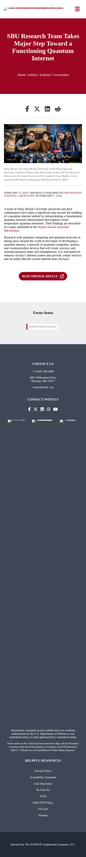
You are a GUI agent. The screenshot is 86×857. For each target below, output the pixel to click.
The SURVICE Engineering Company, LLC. (50, 844)
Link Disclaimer (43, 783)
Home (21, 75)
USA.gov (43, 808)
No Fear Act (43, 789)
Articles (32, 75)
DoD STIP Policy (43, 802)
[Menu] (77, 9)
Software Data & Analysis (42, 326)
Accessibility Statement (43, 777)
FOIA (43, 796)
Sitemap (43, 815)
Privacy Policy (43, 770)
